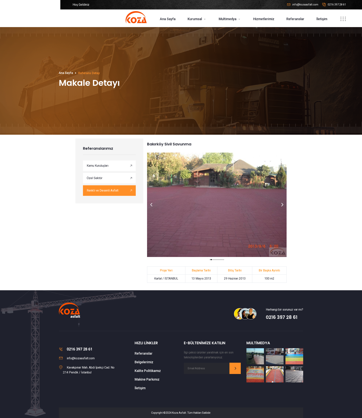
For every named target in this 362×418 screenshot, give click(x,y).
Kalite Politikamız (148, 371)
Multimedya (227, 19)
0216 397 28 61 (337, 4)
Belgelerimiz (144, 362)
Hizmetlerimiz (263, 19)
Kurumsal (195, 19)
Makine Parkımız (147, 379)
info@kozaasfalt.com (305, 4)
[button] (151, 204)
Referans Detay (89, 73)
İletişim (321, 19)
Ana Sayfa (168, 19)
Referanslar (295, 19)
